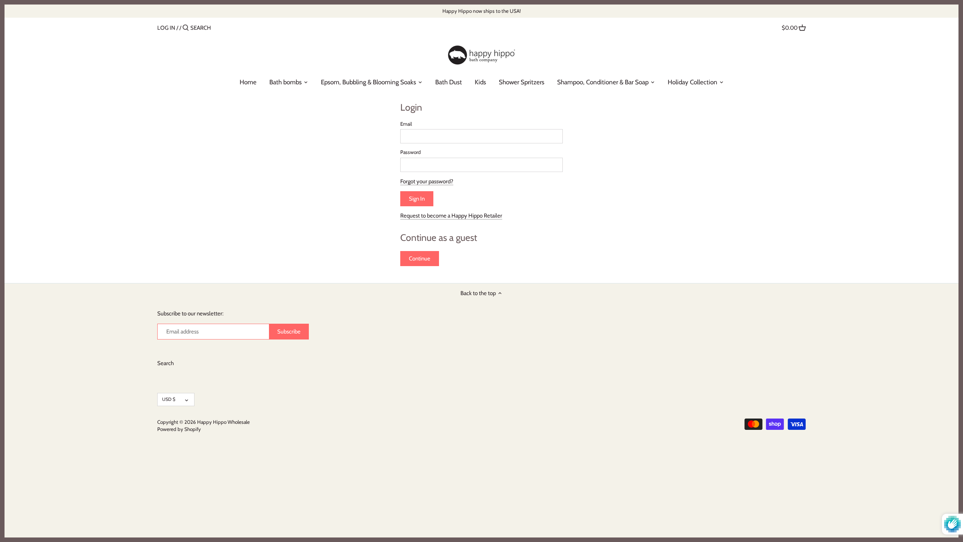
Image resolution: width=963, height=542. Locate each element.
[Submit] (185, 28)
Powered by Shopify (179, 429)
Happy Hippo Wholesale (223, 422)
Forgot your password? (426, 181)
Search (165, 363)
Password (410, 152)
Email (406, 124)
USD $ (168, 399)
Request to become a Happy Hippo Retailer (451, 215)
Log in (166, 27)
